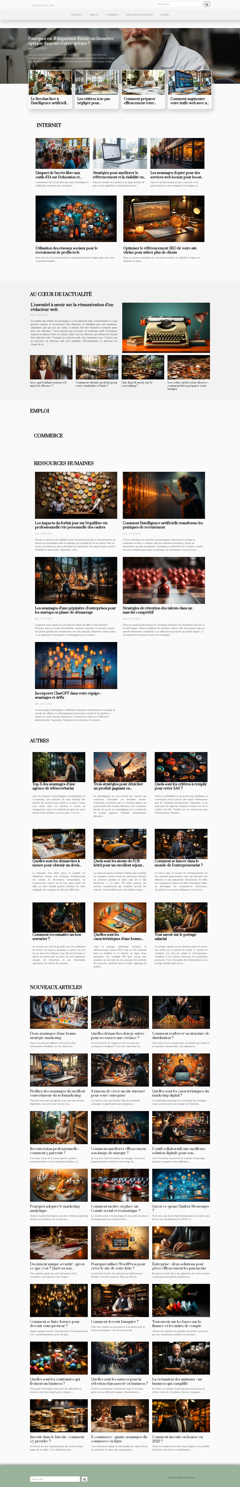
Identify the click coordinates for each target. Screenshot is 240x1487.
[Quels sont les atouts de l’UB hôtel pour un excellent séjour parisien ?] (120, 843)
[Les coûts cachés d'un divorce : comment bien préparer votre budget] (189, 367)
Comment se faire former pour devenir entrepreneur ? (55, 1324)
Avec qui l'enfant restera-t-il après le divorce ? (48, 384)
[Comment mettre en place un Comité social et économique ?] (120, 1185)
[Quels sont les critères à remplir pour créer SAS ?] (181, 766)
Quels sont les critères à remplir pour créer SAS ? (181, 786)
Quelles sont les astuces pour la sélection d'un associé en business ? (119, 1381)
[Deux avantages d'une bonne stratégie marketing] (59, 1012)
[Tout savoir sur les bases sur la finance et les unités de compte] (181, 1300)
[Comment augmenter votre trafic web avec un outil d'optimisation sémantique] (189, 82)
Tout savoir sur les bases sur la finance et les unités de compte (177, 1324)
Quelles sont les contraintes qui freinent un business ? (55, 1381)
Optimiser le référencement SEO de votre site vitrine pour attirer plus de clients (160, 250)
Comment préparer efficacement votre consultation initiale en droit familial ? (142, 105)
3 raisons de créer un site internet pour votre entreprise (118, 1093)
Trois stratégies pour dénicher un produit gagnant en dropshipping (118, 788)
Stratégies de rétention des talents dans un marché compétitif (157, 610)
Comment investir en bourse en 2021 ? (177, 1439)
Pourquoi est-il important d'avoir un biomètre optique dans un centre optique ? (71, 41)
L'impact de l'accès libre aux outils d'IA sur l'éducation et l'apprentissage (58, 177)
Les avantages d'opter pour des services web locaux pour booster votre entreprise (177, 177)
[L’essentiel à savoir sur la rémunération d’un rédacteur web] (166, 328)
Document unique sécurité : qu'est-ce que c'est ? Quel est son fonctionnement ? (58, 1268)
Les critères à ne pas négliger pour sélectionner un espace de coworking (95, 105)
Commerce (112, 14)
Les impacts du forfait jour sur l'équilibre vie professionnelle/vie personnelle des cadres (71, 525)
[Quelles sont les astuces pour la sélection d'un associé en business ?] (120, 1357)
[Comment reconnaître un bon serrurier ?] (58, 917)
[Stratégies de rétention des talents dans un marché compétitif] (164, 580)
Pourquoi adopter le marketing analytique (55, 1208)
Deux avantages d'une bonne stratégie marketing (53, 1035)
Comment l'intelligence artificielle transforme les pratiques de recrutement (163, 525)
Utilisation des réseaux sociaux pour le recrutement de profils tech (67, 250)
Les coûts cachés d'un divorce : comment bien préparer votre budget (188, 386)
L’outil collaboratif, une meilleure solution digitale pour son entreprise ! (179, 1153)
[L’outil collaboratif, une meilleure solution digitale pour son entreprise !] (181, 1127)
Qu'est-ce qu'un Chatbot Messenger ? (180, 1208)
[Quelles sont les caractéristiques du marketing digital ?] (181, 1069)
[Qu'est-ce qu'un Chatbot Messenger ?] (181, 1185)
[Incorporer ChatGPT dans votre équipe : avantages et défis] (76, 665)
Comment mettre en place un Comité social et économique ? (116, 1208)
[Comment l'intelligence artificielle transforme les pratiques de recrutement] (164, 495)
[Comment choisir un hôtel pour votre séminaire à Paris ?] (97, 367)
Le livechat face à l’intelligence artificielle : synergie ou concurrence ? (49, 105)
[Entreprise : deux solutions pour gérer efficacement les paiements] (181, 1242)
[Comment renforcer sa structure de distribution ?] (181, 1012)
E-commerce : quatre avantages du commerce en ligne (119, 1439)
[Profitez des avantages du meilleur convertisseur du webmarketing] (59, 1069)
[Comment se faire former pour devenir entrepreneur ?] (59, 1300)
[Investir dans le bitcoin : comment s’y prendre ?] (59, 1415)
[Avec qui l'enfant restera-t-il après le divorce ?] (51, 367)
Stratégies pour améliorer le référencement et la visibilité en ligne (118, 177)
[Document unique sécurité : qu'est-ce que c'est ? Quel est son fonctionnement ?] (59, 1242)
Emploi (94, 14)
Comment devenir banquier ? (115, 1322)
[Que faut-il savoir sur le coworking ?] (143, 367)
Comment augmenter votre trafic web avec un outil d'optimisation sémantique (189, 105)
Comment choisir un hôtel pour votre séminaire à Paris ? (97, 384)
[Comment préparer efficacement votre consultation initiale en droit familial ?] (143, 82)
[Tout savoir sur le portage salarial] (181, 917)
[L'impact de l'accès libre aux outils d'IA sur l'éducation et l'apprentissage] (63, 153)
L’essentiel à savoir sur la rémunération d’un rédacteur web (72, 307)
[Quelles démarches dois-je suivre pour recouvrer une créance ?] (120, 1012)
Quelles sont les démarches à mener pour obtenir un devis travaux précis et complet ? (56, 865)
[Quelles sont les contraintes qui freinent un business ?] (59, 1357)
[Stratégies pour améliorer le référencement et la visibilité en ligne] (120, 153)
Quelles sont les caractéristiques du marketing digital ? (180, 1093)
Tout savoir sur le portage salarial (175, 936)
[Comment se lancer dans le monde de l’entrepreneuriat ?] (181, 843)
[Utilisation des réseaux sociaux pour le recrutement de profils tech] (76, 218)
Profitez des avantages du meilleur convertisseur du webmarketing (57, 1093)
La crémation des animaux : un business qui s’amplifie (177, 1381)
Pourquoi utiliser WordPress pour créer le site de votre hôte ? (118, 1266)
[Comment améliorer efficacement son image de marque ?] (120, 1127)
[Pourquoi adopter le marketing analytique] (59, 1185)
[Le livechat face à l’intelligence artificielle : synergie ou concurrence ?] (50, 82)
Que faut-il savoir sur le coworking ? (137, 384)
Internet (76, 14)
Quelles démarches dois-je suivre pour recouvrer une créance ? (117, 1035)
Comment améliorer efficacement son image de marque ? (118, 1151)
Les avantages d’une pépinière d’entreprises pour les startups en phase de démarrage (75, 610)
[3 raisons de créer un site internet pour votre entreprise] (120, 1069)
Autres (165, 14)
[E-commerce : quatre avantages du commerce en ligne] (120, 1415)
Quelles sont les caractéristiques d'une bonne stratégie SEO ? (117, 938)
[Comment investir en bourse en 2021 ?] (181, 1415)
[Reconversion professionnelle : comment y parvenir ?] (59, 1127)
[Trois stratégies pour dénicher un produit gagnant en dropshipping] (120, 766)
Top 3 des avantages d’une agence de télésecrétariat (53, 786)
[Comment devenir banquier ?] (120, 1300)
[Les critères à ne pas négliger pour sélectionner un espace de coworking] (96, 82)
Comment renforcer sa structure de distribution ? (180, 1035)
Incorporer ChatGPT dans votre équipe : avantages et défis (68, 695)
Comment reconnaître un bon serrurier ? (56, 936)
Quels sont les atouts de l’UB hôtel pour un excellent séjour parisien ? (118, 865)
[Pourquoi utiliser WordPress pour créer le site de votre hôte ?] (120, 1242)
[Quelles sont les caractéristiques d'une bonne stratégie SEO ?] (120, 917)
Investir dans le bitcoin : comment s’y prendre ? (57, 1439)
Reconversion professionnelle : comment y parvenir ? (54, 1151)
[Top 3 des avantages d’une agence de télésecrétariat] (58, 766)
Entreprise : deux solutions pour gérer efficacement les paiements (179, 1266)
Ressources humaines (139, 14)
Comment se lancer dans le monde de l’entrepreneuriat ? (179, 863)
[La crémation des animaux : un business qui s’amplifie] (181, 1357)
